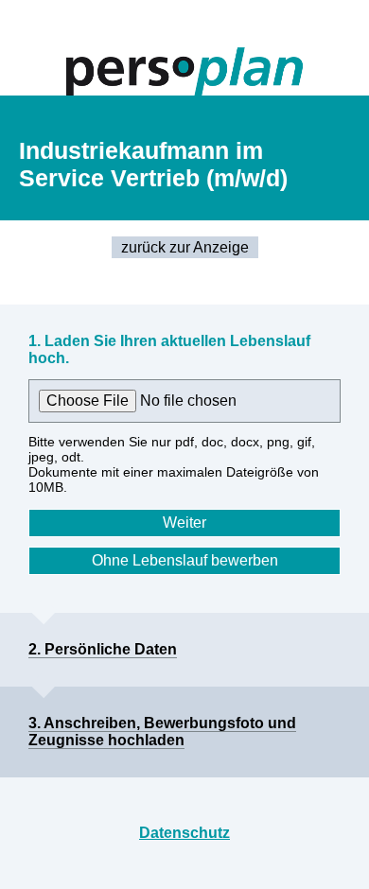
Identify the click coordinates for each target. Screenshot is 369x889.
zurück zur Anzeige (185, 247)
